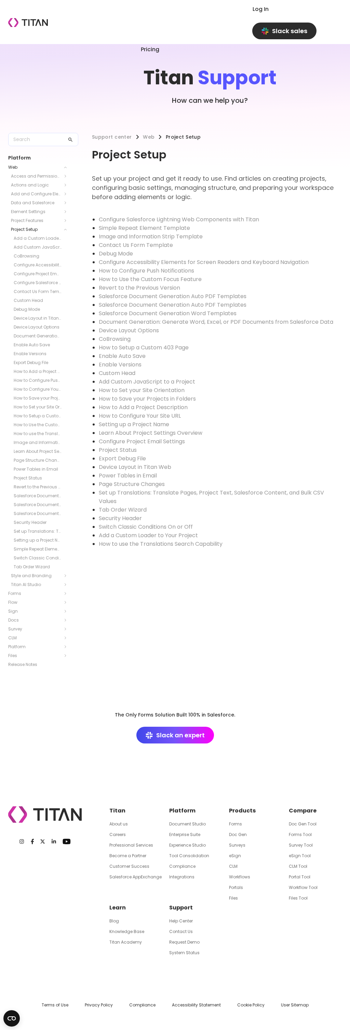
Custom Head (28, 300)
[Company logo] (28, 22)
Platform (17, 647)
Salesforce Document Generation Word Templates (38, 513)
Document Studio (187, 824)
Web (12, 167)
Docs (13, 620)
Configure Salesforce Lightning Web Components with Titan (38, 283)
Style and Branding (31, 576)
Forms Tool (300, 834)
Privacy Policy (99, 1005)
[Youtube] (66, 841)
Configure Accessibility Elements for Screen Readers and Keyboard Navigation (38, 265)
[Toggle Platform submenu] (67, 647)
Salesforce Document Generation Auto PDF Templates (38, 496)
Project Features (27, 220)
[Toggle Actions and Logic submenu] (67, 185)
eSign (235, 856)
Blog (114, 921)
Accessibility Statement (196, 1005)
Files (12, 655)
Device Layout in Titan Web (38, 318)
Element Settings (28, 211)
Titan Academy (125, 942)
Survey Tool (301, 845)
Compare (303, 811)
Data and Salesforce (32, 203)
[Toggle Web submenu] (67, 167)
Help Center (181, 921)
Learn (117, 907)
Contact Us (181, 931)
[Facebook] (32, 841)
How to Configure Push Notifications (38, 380)
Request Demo (184, 942)
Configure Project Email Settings (38, 274)
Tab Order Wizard (32, 567)
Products (242, 811)
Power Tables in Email (36, 469)
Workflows (239, 877)
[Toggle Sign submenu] (67, 611)
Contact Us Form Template (38, 291)
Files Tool (298, 898)
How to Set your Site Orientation (38, 407)
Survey (15, 629)
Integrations (181, 877)
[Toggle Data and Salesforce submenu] (67, 203)
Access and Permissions (36, 176)
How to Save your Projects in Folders (38, 398)
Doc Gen (238, 834)
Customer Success (129, 866)
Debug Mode (27, 309)
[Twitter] (42, 841)
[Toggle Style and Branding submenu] (67, 576)
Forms (14, 593)
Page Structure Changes (38, 460)
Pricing (150, 49)
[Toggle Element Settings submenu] (67, 211)
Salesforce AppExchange (135, 877)
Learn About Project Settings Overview (38, 451)
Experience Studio (187, 845)
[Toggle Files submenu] (67, 655)
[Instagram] (21, 841)
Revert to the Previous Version (38, 487)
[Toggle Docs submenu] (67, 620)
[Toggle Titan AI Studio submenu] (67, 584)
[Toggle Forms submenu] (67, 593)
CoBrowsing (26, 256)
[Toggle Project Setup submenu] (67, 229)
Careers (117, 834)
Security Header (30, 522)
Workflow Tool (303, 887)
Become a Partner (127, 856)
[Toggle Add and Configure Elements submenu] (67, 194)
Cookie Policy (251, 1005)
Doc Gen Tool (303, 824)
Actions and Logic (30, 185)
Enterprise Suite (184, 834)
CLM (12, 638)
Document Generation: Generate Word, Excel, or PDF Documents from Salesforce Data (38, 336)
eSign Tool (300, 856)
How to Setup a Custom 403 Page (38, 416)
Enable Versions (30, 354)
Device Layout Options (36, 327)
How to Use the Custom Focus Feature (38, 425)
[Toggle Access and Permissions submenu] (67, 176)
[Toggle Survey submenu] (67, 629)
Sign (13, 611)
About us (118, 824)
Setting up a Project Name (38, 540)
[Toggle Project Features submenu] (67, 220)
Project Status (28, 478)
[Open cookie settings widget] (11, 1018)
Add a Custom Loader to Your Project (38, 238)
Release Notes (22, 664)
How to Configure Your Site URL (38, 389)
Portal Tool (299, 877)
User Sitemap (295, 1005)
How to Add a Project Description (38, 371)
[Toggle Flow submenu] (67, 602)
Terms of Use (55, 1005)
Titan (117, 811)
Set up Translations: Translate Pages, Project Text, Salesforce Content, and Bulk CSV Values (38, 531)
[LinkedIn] (53, 841)
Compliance (182, 866)
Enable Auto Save (32, 345)
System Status (184, 953)
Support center (112, 137)
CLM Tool (298, 866)
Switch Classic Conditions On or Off (38, 558)
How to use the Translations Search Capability (38, 433)
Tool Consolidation (189, 856)
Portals (236, 887)
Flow (12, 602)
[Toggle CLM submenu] (67, 638)
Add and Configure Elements (36, 194)
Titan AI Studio (26, 584)
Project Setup (24, 229)
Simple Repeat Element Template (38, 549)
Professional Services (131, 845)
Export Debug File (31, 362)
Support (181, 907)
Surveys (237, 845)
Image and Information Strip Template (38, 442)
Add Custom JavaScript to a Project (38, 247)
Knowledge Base (126, 931)
